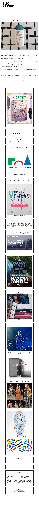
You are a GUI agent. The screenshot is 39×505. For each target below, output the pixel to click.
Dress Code (10, 476)
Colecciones (12, 477)
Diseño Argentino (16, 475)
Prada (20, 481)
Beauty (23, 475)
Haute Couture (18, 480)
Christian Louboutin (28, 479)
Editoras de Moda (19, 477)
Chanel (8, 477)
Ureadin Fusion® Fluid (4, 64)
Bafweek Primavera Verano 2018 (11, 483)
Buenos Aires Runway (27, 481)
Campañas (21, 479)
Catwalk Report (24, 480)
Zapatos (9, 475)
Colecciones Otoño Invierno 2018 (26, 482)
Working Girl (26, 477)
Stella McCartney (10, 480)
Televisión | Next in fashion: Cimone (19, 436)
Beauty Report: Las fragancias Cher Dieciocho (19, 381)
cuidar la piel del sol (8, 61)
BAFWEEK (29, 475)
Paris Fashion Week (28, 476)
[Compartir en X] (17, 20)
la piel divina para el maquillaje (33, 69)
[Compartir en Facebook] (19, 20)
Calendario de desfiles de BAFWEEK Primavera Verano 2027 (19, 451)
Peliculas (30, 480)
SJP (14, 476)
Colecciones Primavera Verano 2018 (13, 482)
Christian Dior (10, 481)
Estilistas (16, 481)
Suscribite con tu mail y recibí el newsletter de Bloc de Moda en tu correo (19, 460)
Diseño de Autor (19, 476)
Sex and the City (15, 479)
